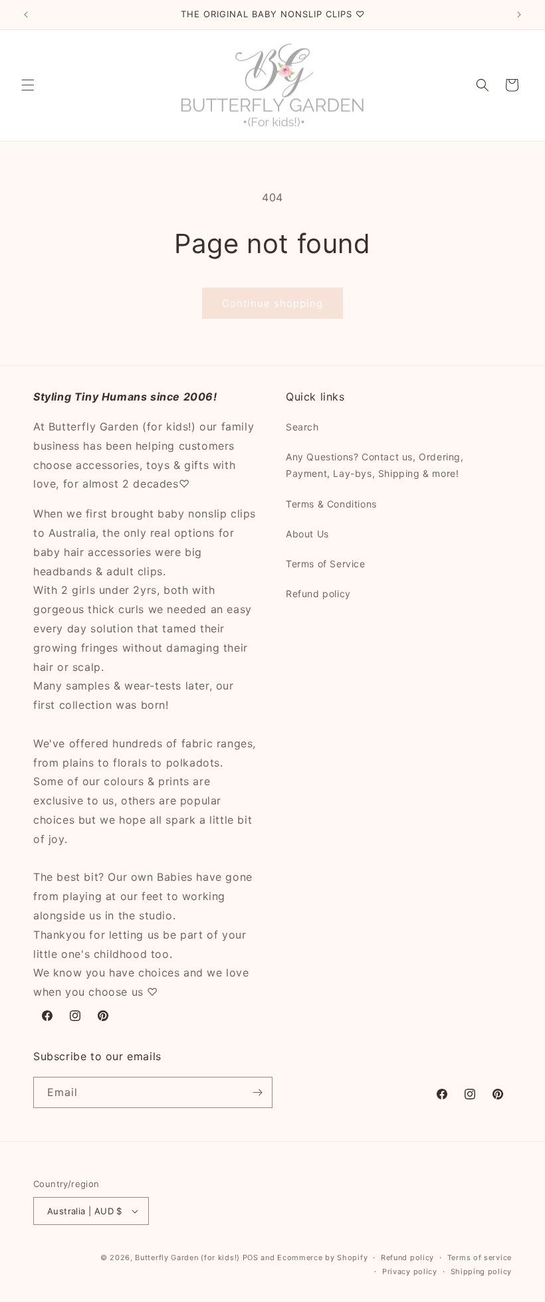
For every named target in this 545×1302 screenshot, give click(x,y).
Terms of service (479, 1257)
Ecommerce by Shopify (322, 1257)
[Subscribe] (257, 1092)
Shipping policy (481, 1271)
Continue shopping (272, 303)
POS (251, 1257)
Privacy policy (409, 1271)
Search (302, 426)
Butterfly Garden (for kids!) (187, 1257)
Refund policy (318, 593)
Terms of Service (326, 563)
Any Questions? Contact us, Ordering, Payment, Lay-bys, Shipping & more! (375, 465)
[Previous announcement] (26, 14)
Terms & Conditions (331, 504)
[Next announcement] (519, 14)
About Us (307, 533)
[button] (28, 85)
